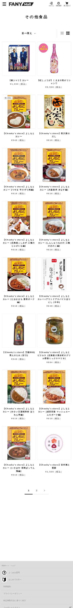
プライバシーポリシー (12, 593)
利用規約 (7, 586)
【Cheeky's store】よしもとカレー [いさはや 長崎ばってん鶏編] (19, 468)
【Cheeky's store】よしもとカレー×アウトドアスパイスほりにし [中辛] (54, 299)
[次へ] (44, 490)
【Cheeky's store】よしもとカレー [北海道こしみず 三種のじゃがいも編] (19, 243)
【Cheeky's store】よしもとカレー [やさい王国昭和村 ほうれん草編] (19, 411)
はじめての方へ (15, 579)
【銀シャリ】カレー (19, 80)
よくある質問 (14, 572)
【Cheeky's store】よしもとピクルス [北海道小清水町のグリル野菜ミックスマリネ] (54, 355)
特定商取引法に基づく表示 (14, 600)
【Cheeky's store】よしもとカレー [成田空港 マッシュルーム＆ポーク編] (54, 411)
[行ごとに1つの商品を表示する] (62, 33)
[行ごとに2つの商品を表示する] (67, 33)
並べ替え (27, 33)
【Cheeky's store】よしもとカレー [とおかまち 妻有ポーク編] (19, 299)
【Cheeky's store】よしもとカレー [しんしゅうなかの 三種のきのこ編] (54, 243)
